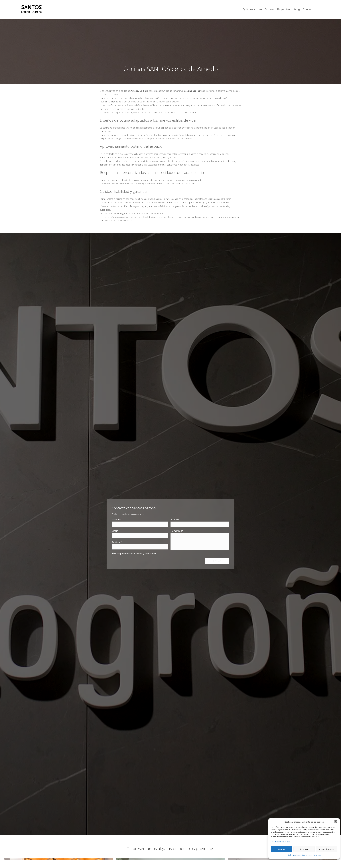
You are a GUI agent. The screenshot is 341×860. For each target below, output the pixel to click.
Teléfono (116, 542)
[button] (335, 822)
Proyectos (283, 9)
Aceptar (281, 849)
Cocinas (269, 9)
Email (114, 531)
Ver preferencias (326, 849)
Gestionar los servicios (281, 842)
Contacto (308, 9)
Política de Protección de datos (300, 855)
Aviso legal (317, 855)
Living (296, 9)
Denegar (304, 849)
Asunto (174, 519)
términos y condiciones (144, 553)
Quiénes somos (252, 9)
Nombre (116, 519)
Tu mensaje (176, 531)
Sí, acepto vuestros (135, 553)
